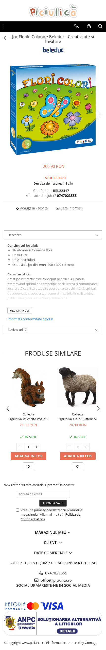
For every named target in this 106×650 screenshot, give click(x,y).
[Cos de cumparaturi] (89, 26)
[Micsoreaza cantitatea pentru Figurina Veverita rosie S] (20, 447)
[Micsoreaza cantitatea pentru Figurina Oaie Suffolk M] (69, 447)
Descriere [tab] (14, 235)
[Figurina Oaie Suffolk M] (77, 387)
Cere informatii (71, 208)
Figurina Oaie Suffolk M (77, 419)
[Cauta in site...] (100, 26)
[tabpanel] (53, 109)
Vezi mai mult (19, 310)
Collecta (28, 414)
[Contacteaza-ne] (76, 26)
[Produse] (6, 27)
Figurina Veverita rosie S (28, 419)
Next (98, 115)
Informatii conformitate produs (30, 319)
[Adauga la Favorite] (28, 466)
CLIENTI (51, 542)
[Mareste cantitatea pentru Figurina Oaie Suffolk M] (85, 447)
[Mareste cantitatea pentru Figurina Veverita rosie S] (36, 447)
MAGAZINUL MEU (51, 532)
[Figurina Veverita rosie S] (28, 387)
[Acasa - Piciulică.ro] (53, 11)
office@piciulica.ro (56, 580)
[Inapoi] (3, 38)
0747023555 (55, 573)
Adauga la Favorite (33, 208)
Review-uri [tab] (17, 329)
